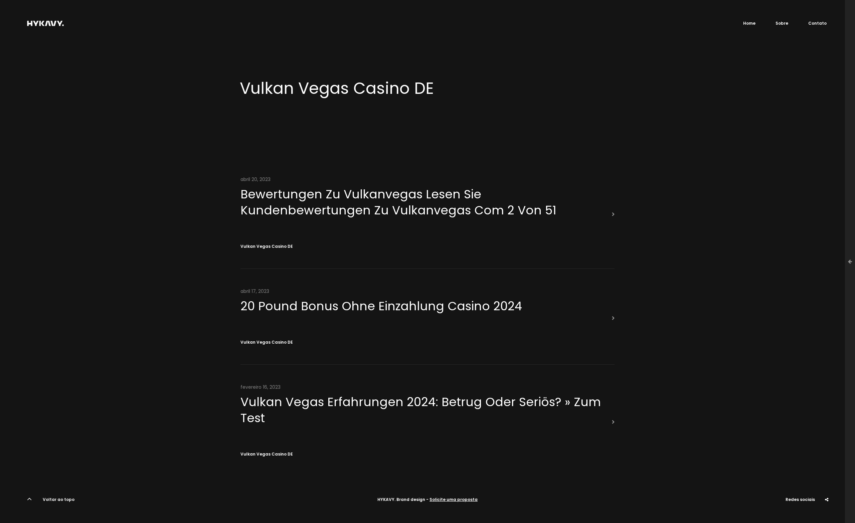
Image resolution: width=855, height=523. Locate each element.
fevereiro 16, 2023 (260, 387)
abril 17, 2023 (254, 291)
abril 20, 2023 (255, 179)
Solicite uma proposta (454, 499)
